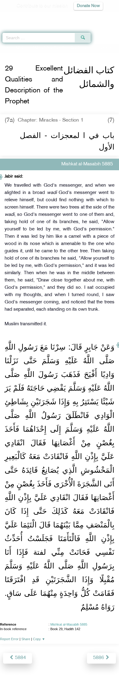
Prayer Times (76, 16)
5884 (20, 658)
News (25, 676)
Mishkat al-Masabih (33, 48)
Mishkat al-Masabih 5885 (68, 624)
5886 (99, 658)
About (9, 676)
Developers (66, 676)
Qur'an (29, 16)
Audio (101, 16)
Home (7, 48)
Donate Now (88, 6)
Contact (90, 676)
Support (42, 676)
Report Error (9, 639)
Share (25, 639)
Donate (109, 676)
